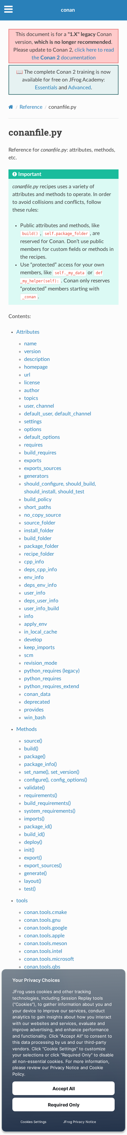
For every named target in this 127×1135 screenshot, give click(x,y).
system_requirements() (49, 811)
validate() (34, 787)
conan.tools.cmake (45, 912)
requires (33, 445)
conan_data (37, 694)
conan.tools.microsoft (49, 959)
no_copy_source (42, 515)
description (37, 359)
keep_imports (39, 647)
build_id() (34, 834)
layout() (32, 881)
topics (31, 398)
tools (22, 900)
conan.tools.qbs (42, 966)
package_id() (38, 826)
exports (32, 460)
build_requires (40, 452)
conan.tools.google (45, 928)
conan (68, 10)
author (31, 390)
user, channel (39, 406)
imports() (34, 818)
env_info (34, 577)
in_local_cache (40, 632)
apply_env (35, 624)
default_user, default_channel (57, 413)
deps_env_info (40, 585)
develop (33, 639)
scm (28, 655)
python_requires (42, 678)
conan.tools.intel (43, 951)
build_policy (37, 499)
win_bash (35, 717)
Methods (26, 729)
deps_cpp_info (40, 569)
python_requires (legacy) (51, 670)
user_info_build (41, 608)
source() (33, 741)
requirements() (40, 795)
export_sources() (43, 865)
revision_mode (40, 663)
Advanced (79, 87)
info (28, 616)
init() (29, 850)
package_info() (40, 764)
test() (29, 889)
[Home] (10, 107)
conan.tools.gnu (42, 920)
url (27, 374)
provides (34, 709)
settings (33, 421)
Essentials (46, 87)
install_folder (39, 530)
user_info (34, 593)
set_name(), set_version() (51, 772)
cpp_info (34, 561)
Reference (31, 107)
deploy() (33, 842)
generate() (35, 873)
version (32, 351)
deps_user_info (41, 600)
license (32, 382)
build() (31, 748)
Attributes (27, 332)
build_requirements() (47, 803)
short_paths (37, 507)
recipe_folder (39, 554)
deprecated (37, 702)
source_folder (39, 522)
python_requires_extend (51, 686)
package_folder (41, 546)
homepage (36, 367)
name (30, 343)
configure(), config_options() (55, 780)
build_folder (37, 538)
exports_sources (42, 468)
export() (33, 857)
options (32, 429)
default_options (42, 437)
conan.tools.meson (45, 943)
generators (36, 476)
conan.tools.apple (44, 935)
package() (34, 756)
